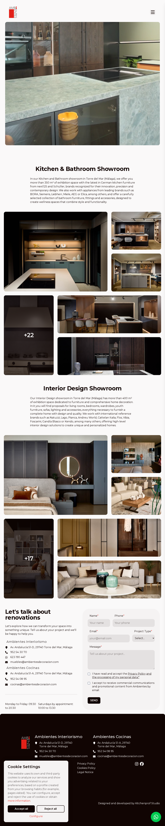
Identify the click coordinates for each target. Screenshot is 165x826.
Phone (119, 615)
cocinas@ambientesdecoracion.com (120, 756)
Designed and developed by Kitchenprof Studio (129, 803)
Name (94, 615)
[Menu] (153, 12)
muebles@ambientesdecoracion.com (63, 756)
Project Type (143, 631)
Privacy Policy (137, 673)
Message (96, 646)
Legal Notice (85, 772)
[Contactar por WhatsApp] (156, 817)
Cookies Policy (86, 768)
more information (19, 800)
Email (94, 631)
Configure (36, 816)
